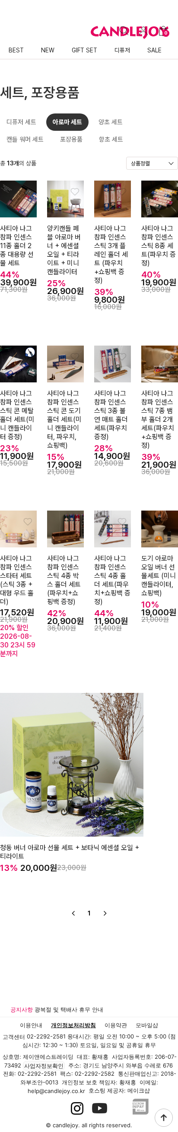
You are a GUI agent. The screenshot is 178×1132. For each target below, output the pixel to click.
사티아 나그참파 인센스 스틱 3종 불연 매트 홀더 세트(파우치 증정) (111, 415)
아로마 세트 (67, 122)
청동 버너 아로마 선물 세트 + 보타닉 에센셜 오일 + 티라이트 (69, 852)
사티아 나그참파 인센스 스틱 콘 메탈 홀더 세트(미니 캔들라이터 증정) (17, 415)
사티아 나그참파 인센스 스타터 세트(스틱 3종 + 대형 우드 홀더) (17, 580)
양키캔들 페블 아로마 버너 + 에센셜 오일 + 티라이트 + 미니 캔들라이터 (64, 250)
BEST (16, 50)
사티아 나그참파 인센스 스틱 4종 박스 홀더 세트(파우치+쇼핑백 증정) (64, 580)
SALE (154, 50)
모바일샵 (147, 1025)
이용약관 (116, 1025)
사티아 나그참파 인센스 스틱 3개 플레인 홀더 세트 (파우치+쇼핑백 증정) (111, 254)
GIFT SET (84, 50)
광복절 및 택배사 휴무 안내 (69, 1009)
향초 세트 (111, 139)
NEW (47, 50)
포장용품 (71, 139)
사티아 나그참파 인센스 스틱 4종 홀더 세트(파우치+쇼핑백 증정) (112, 580)
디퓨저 (122, 50)
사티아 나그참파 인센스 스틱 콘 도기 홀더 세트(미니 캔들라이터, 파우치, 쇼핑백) (64, 419)
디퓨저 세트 (21, 122)
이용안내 (31, 1025)
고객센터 (14, 1036)
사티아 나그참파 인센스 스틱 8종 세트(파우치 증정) (158, 245)
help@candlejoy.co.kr (56, 1090)
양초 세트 (111, 122)
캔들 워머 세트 (25, 139)
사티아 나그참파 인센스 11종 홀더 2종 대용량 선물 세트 (17, 245)
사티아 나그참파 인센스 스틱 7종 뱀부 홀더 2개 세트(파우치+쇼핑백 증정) (157, 419)
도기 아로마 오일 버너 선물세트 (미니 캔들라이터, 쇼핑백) (158, 575)
